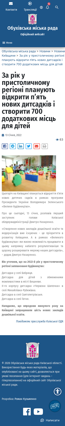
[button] (5, 146)
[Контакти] (11, 3)
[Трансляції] (30, 3)
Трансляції (30, 9)
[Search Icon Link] (57, 7)
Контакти (11, 9)
